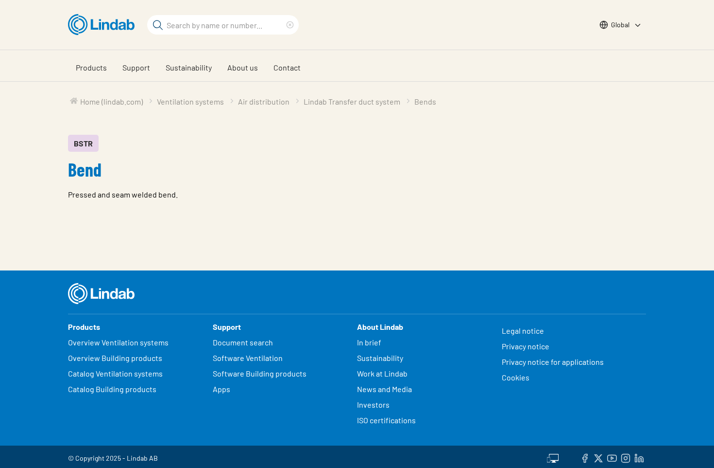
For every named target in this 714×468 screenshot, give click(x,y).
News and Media (384, 389)
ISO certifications (386, 420)
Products (91, 67)
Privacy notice (525, 346)
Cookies (515, 377)
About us (242, 67)
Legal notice (523, 330)
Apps (221, 389)
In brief (370, 342)
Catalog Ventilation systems (115, 373)
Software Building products (259, 373)
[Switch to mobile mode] (553, 457)
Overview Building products (115, 357)
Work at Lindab (382, 373)
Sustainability (189, 67)
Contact (287, 67)
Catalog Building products (112, 389)
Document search (243, 342)
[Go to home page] (103, 24)
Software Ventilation (248, 357)
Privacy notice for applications (553, 361)
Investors (373, 404)
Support (136, 67)
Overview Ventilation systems (118, 342)
